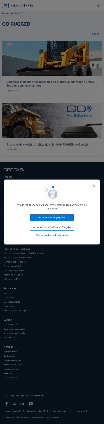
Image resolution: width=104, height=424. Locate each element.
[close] (93, 186)
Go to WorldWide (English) (52, 217)
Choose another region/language (52, 235)
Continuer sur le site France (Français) (52, 227)
